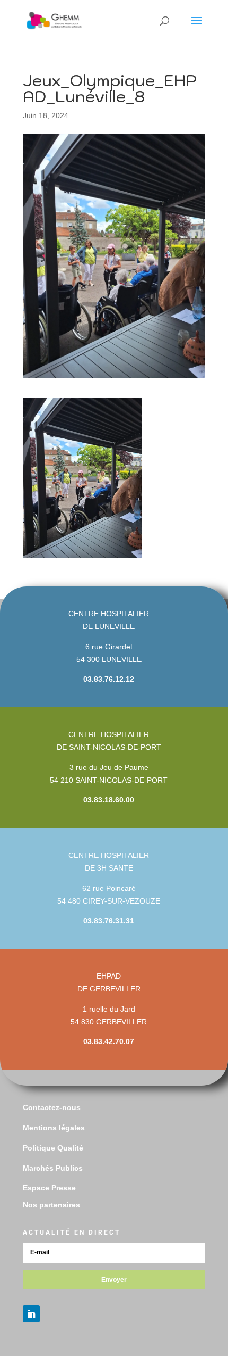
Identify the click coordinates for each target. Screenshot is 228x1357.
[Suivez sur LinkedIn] (31, 1313)
